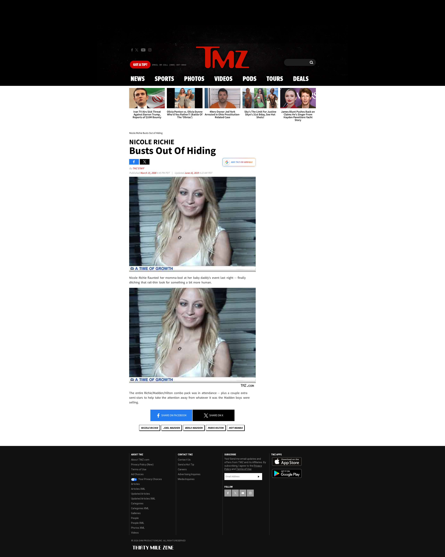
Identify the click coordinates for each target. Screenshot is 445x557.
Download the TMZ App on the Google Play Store (287, 473)
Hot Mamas (235, 427)
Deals (301, 79)
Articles (135, 484)
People (135, 518)
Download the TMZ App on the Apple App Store (287, 461)
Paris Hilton (216, 427)
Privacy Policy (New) (142, 464)
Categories (137, 503)
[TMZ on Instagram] (150, 50)
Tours (274, 79)
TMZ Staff (138, 168)
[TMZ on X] (137, 50)
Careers (182, 469)
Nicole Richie (149, 427)
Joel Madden (171, 427)
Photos (194, 79)
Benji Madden (194, 427)
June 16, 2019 (191, 172)
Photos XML (138, 527)
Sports (164, 79)
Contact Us (184, 459)
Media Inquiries (186, 479)
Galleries (136, 513)
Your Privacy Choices (150, 479)
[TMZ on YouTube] (242, 493)
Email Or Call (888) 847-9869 (169, 65)
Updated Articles (140, 493)
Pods (249, 79)
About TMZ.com (140, 459)
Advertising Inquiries (189, 474)
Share (174, 415)
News (138, 79)
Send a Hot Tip (186, 464)
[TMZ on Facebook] (132, 50)
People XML (137, 523)
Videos (223, 79)
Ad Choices (137, 474)
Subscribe (258, 476)
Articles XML (138, 488)
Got (140, 65)
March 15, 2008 (148, 172)
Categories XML (140, 508)
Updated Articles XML (143, 498)
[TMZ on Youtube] (143, 50)
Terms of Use (138, 469)
